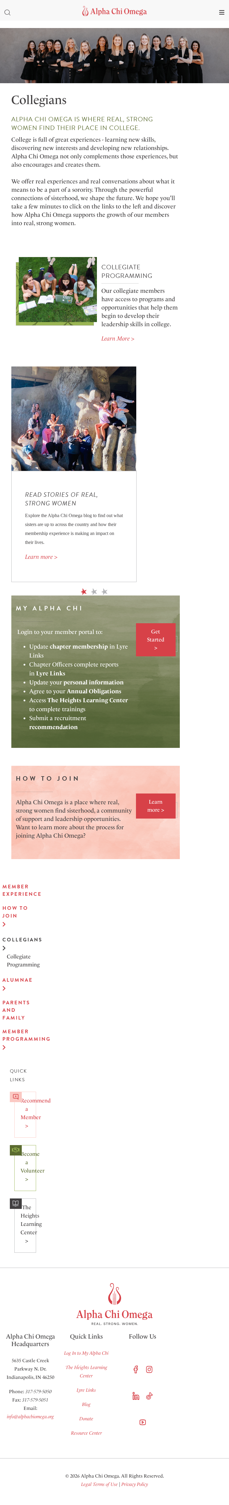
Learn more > (41, 556)
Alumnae (16, 980)
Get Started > (155, 639)
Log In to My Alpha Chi (86, 1353)
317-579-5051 (35, 1400)
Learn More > (117, 338)
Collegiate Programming (19, 960)
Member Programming (16, 1035)
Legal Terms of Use (99, 1484)
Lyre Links (86, 1390)
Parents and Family (16, 1010)
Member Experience (16, 890)
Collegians (16, 939)
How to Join (15, 912)
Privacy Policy (134, 1484)
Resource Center (86, 1433)
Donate (86, 1419)
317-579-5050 (38, 1391)
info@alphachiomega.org (30, 1416)
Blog (86, 1404)
